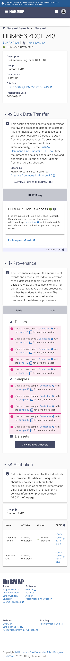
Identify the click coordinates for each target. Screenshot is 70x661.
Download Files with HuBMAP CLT (34, 181)
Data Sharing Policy (13, 627)
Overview (7, 624)
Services (29, 592)
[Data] (6, 11)
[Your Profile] (63, 11)
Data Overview (10, 596)
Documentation (11, 592)
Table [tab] (19, 310)
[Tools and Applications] (56, 11)
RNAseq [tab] (37, 195)
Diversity (7, 599)
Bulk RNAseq (11, 42)
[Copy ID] (34, 22)
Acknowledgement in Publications (20, 630)
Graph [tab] (51, 310)
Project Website (11, 589)
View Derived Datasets (35, 444)
